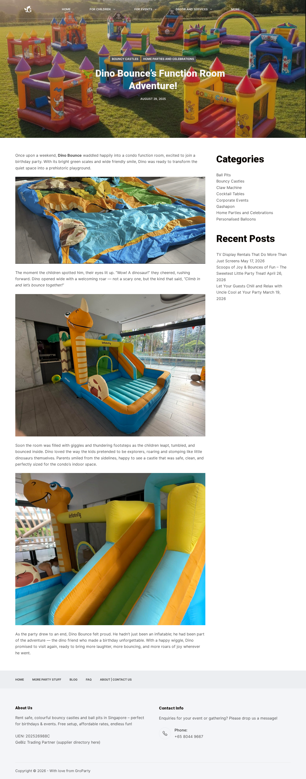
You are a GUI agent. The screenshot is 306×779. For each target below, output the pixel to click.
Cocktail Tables (230, 193)
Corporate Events (232, 200)
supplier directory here (78, 742)
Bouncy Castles (125, 59)
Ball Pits (223, 174)
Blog (73, 679)
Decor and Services (192, 9)
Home (66, 9)
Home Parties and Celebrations (168, 59)
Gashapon (225, 206)
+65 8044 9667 (189, 736)
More (235, 9)
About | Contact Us (116, 679)
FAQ (89, 679)
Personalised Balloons (236, 219)
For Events (143, 9)
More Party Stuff (46, 679)
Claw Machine (229, 187)
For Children (100, 9)
